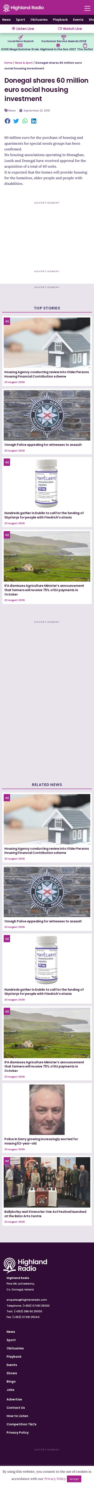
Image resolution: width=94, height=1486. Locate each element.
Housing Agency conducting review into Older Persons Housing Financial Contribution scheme (46, 374)
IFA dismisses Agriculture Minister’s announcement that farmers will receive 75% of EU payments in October (44, 589)
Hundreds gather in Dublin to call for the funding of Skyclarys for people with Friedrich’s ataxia (44, 515)
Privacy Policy (18, 1432)
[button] (7, 121)
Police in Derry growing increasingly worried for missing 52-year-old (41, 1141)
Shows (12, 1373)
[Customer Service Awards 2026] (64, 37)
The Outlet (85, 49)
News (6, 19)
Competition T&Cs (22, 1424)
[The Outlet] (85, 45)
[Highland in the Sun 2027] (58, 45)
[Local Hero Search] (21, 37)
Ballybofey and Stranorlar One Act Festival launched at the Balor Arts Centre (45, 1214)
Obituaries (39, 19)
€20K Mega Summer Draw (20, 49)
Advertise (14, 1399)
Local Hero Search (21, 41)
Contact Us (16, 1407)
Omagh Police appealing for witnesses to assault (43, 445)
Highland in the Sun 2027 (58, 49)
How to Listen (17, 1416)
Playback (60, 19)
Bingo (11, 1381)
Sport (20, 19)
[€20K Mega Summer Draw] (20, 45)
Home (8, 63)
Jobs (10, 1390)
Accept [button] (74, 1479)
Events (78, 19)
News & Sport (24, 63)
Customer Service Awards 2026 (63, 41)
